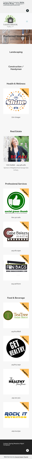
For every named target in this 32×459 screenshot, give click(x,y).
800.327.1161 (16, 217)
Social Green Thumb (21, 457)
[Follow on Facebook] (27, 10)
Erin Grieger (16, 117)
